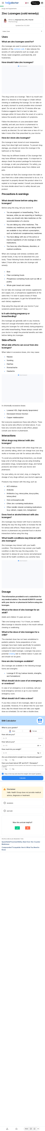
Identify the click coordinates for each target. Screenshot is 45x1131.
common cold (19, 49)
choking (12, 654)
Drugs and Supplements (9, 8)
